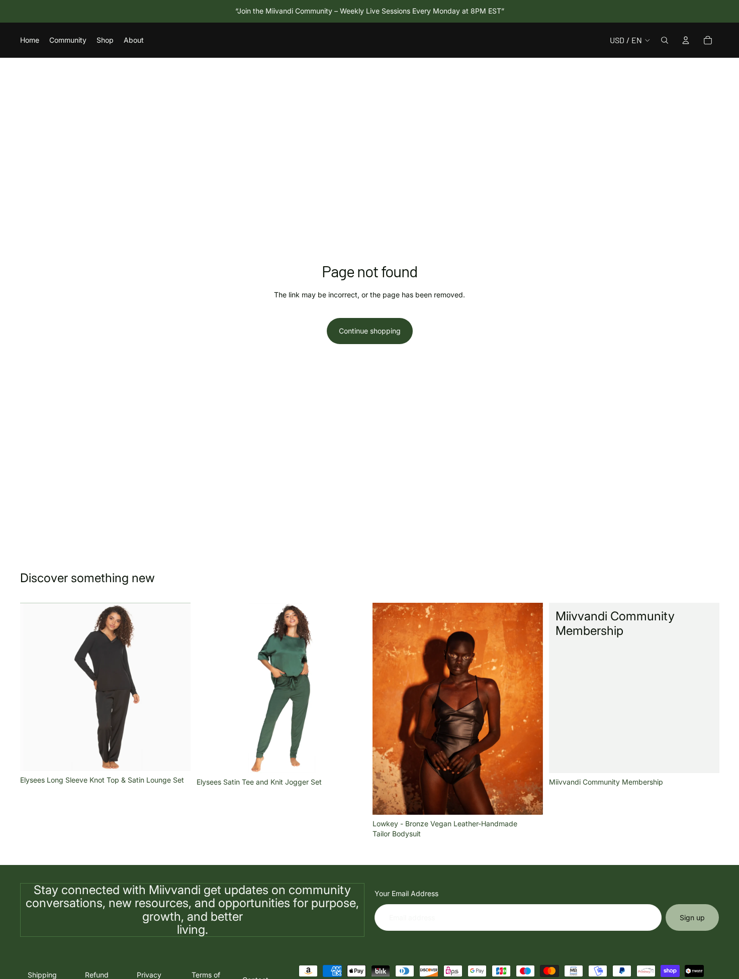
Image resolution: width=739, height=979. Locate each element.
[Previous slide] (35, 687)
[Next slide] (175, 687)
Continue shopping (370, 331)
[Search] (665, 40)
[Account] (686, 40)
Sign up (692, 917)
